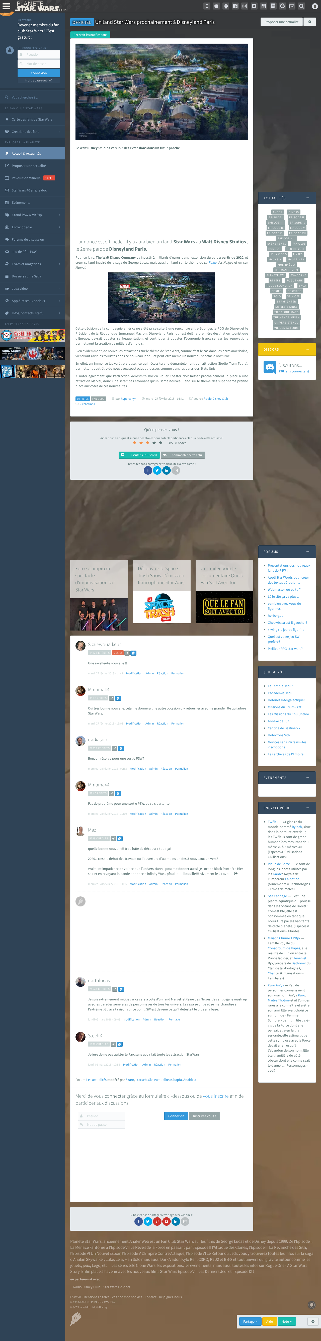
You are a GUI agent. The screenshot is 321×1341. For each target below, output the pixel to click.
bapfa (177, 1079)
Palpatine (292, 879)
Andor (277, 212)
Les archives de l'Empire (285, 754)
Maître (272, 1000)
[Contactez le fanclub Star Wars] (292, 6)
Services (294, 291)
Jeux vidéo (278, 254)
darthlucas (99, 980)
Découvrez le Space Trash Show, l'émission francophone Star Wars (161, 575)
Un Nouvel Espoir (105, 1253)
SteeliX (95, 1035)
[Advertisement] (160, 193)
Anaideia (189, 1079)
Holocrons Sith (279, 735)
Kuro (301, 995)
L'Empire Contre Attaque (163, 1253)
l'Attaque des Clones (229, 1247)
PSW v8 (75, 1297)
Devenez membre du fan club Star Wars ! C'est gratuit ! (38, 31)
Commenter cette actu (186, 455)
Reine (213, 262)
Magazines (296, 259)
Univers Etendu (286, 322)
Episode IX (276, 228)
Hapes (295, 948)
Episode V (297, 228)
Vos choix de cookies (127, 1297)
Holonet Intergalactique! (286, 700)
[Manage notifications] (312, 1305)
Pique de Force (279, 864)
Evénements (276, 243)
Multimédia (286, 264)
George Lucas (232, 1241)
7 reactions (87, 404)
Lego (96, 1265)
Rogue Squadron (280, 285)
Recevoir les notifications (90, 35)
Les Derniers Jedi (212, 1271)
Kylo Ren (189, 1259)
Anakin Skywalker (88, 1259)
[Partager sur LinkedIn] (166, 470)
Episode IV (298, 222)
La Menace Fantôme (87, 1247)
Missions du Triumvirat (284, 707)
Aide (269, 1321)
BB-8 (228, 1259)
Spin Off (293, 296)
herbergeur (276, 615)
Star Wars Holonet (116, 1287)
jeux (86, 1265)
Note (286, 1321)
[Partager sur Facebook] (148, 470)
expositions (173, 1265)
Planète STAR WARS (39, 6)
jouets (75, 1265)
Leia (119, 1259)
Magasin (275, 259)
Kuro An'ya (276, 985)
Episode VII (297, 233)
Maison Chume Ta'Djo (284, 938)
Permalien (177, 673)
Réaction (162, 673)
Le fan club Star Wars (23, 108)
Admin (149, 673)
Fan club (299, 243)
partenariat (20, 324)
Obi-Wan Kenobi (286, 270)
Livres (298, 254)
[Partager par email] (176, 470)
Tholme (284, 1000)
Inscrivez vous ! (204, 1116)
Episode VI (275, 233)
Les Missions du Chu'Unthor (288, 714)
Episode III (276, 222)
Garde (277, 874)
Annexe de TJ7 (278, 721)
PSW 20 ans (298, 275)
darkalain (97, 739)
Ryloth (297, 826)
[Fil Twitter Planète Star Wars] (254, 6)
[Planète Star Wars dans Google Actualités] (282, 6)
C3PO (203, 1259)
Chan (272, 973)
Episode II (296, 217)
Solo (277, 296)
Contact (150, 1297)
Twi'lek (273, 821)
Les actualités (96, 1079)
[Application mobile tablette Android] (226, 6)
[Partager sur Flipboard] (166, 1221)
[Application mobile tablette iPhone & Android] (207, 6)
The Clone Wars (286, 312)
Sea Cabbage (277, 896)
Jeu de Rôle (296, 249)
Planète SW (275, 275)
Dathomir (299, 963)
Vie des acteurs (286, 328)
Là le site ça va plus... (283, 596)
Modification (134, 673)
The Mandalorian (286, 317)
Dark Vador (170, 1259)
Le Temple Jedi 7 (280, 686)
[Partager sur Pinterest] (157, 1221)
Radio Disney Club (216, 398)
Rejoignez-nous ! (171, 1297)
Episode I (276, 217)
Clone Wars (145, 1265)
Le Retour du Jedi (222, 1253)
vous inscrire (216, 1096)
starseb (141, 1079)
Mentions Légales (96, 1297)
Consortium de (279, 948)
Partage (249, 1321)
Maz (92, 830)
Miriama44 (99, 689)
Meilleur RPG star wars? (285, 648)
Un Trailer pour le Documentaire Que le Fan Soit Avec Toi (222, 575)
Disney (260, 1241)
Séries (277, 291)
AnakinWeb (139, 1241)
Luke (110, 1259)
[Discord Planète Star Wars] (273, 6)
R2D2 (214, 1259)
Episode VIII (286, 238)
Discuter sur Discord (143, 455)
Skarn (130, 1079)
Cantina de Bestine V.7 (284, 728)
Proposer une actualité (282, 22)
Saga (302, 285)
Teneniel (299, 958)
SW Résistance (286, 306)
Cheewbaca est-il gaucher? (287, 622)
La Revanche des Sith (287, 1247)
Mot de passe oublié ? (38, 80)
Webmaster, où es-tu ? (284, 589)
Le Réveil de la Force (147, 1247)
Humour (274, 249)
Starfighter (286, 301)
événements (200, 1265)
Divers (294, 212)
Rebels (275, 280)
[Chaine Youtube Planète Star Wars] (263, 6)
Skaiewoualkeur (104, 644)
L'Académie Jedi (279, 693)
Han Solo (132, 1259)
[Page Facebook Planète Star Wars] (235, 6)
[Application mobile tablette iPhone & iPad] (216, 6)
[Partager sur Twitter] (157, 470)
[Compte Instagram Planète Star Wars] (245, 6)
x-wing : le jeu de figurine (286, 629)
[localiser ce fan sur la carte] (127, 653)
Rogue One (295, 280)
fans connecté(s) (294, 367)
